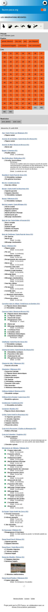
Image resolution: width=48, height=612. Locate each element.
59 (23, 87)
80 (23, 99)
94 (23, 108)
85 (11, 103)
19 (29, 62)
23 (4, 66)
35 (4, 74)
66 (23, 91)
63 (4, 91)
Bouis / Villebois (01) (9, 246)
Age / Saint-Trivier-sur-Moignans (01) (15, 133)
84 (4, 103)
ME (4, 112)
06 (35, 53)
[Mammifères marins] (16, 26)
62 (41, 87)
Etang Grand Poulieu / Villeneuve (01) (15, 578)
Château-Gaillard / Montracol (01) (13, 391)
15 (4, 62)
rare (25, 41)
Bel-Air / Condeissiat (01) (10, 183)
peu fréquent (33, 41)
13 (35, 58)
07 (41, 53)
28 (35, 66)
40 (35, 74)
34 (41, 70)
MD (41, 108)
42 (4, 78)
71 (11, 95)
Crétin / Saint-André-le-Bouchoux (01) (15, 415)
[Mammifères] (10, 26)
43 (11, 78)
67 (29, 91)
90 (41, 103)
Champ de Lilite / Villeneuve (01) (13, 363)
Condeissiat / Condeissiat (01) (12, 403)
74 (29, 95)
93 (17, 108)
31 (23, 70)
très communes (34, 45)
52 (23, 83)
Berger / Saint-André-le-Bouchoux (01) (15, 189)
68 (35, 91)
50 (11, 83)
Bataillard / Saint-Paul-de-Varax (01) (14, 175)
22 (41, 62)
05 (29, 53)
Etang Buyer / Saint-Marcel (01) (13, 547)
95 (29, 108)
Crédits (33, 598)
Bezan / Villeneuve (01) (10, 199)
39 (29, 74)
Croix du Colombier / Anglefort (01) (14, 434)
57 (11, 87)
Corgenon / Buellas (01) (10, 409)
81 (29, 99)
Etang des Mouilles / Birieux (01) (13, 557)
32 (29, 70)
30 (17, 70)
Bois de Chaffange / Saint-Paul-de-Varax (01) (17, 234)
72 (17, 95)
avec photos (6, 122)
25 (17, 66)
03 (17, 53)
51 (17, 83)
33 (35, 70)
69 (41, 91)
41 (41, 74)
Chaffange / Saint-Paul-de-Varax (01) (14, 342)
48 (41, 78)
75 (35, 95)
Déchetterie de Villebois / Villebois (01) (15, 448)
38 (23, 74)
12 (29, 58)
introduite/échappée (9, 45)
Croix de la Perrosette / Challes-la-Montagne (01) (19, 429)
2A (5, 70)
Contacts (26, 598)
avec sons (17, 122)
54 (35, 83)
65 (17, 91)
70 (4, 95)
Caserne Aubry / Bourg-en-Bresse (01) (15, 311)
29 (41, 66)
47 (35, 78)
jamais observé (7, 41)
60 (29, 87)
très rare (18, 41)
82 (35, 99)
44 (17, 78)
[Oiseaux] (4, 26)
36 (11, 74)
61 (35, 87)
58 (17, 87)
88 (29, 103)
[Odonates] (35, 26)
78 (11, 99)
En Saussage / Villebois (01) (11, 530)
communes (22, 45)
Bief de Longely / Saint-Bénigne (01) (14, 204)
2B (11, 70)
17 (17, 62)
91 (4, 108)
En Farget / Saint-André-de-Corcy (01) (15, 511)
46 (29, 78)
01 (4, 53)
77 (4, 99)
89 (35, 103)
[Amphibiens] (29, 26)
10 (17, 58)
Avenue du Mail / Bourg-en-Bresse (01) (15, 145)
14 (41, 58)
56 (4, 87)
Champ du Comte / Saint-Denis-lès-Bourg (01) (18, 350)
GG (35, 108)
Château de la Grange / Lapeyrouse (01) (16, 397)
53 (29, 83)
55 (41, 83)
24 (11, 66)
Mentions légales (18, 598)
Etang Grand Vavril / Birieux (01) (13, 539)
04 (23, 53)
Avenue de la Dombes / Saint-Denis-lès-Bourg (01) (19, 139)
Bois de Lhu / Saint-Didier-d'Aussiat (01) (16, 220)
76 (41, 95)
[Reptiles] (23, 26)
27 (29, 66)
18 (23, 62)
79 (17, 99)
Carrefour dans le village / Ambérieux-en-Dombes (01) (21, 304)
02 (11, 53)
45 (23, 78)
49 (4, 83)
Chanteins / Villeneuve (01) (11, 369)
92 (11, 108)
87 (23, 103)
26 (23, 66)
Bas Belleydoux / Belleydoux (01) (13, 158)
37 (17, 74)
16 (11, 62)
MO (10, 112)
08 (4, 58)
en (44, 9)
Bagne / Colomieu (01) (9, 150)
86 (17, 103)
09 (11, 58)
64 (11, 91)
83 (41, 99)
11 (23, 58)
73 (23, 95)
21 (35, 62)
